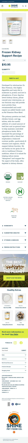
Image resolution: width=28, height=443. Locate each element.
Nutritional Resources (7, 362)
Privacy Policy (12, 440)
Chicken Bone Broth (20, 307)
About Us (4, 359)
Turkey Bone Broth (7, 324)
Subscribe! (5, 348)
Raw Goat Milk (7, 307)
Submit (24, 350)
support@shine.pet (7, 375)
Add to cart (14, 78)
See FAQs (14, 334)
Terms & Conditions (6, 440)
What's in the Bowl (14, 278)
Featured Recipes (6, 366)
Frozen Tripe (20, 324)
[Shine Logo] (13, 6)
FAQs (3, 355)
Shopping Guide (6, 370)
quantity (6, 70)
